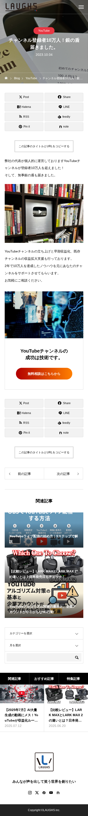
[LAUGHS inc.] (21, 7)
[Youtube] (51, 792)
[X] (37, 792)
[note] (58, 792)
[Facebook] (44, 792)
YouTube (44, 30)
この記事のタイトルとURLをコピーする (44, 146)
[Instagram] (30, 792)
